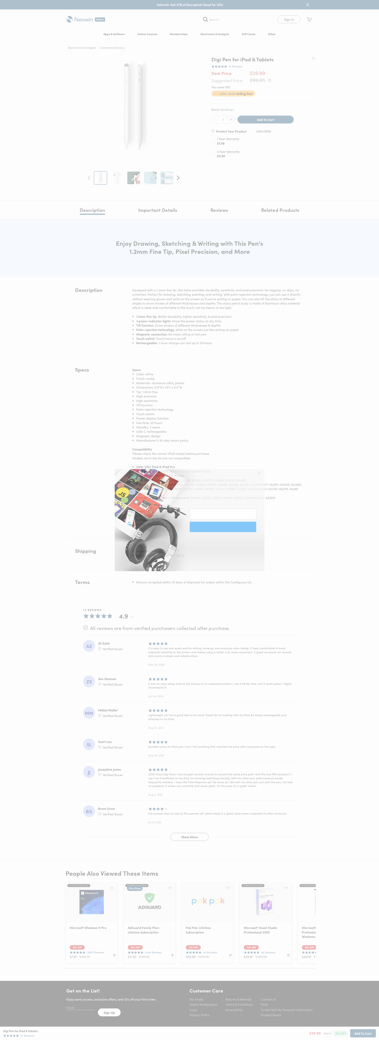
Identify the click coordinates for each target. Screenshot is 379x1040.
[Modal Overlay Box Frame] (189, 520)
